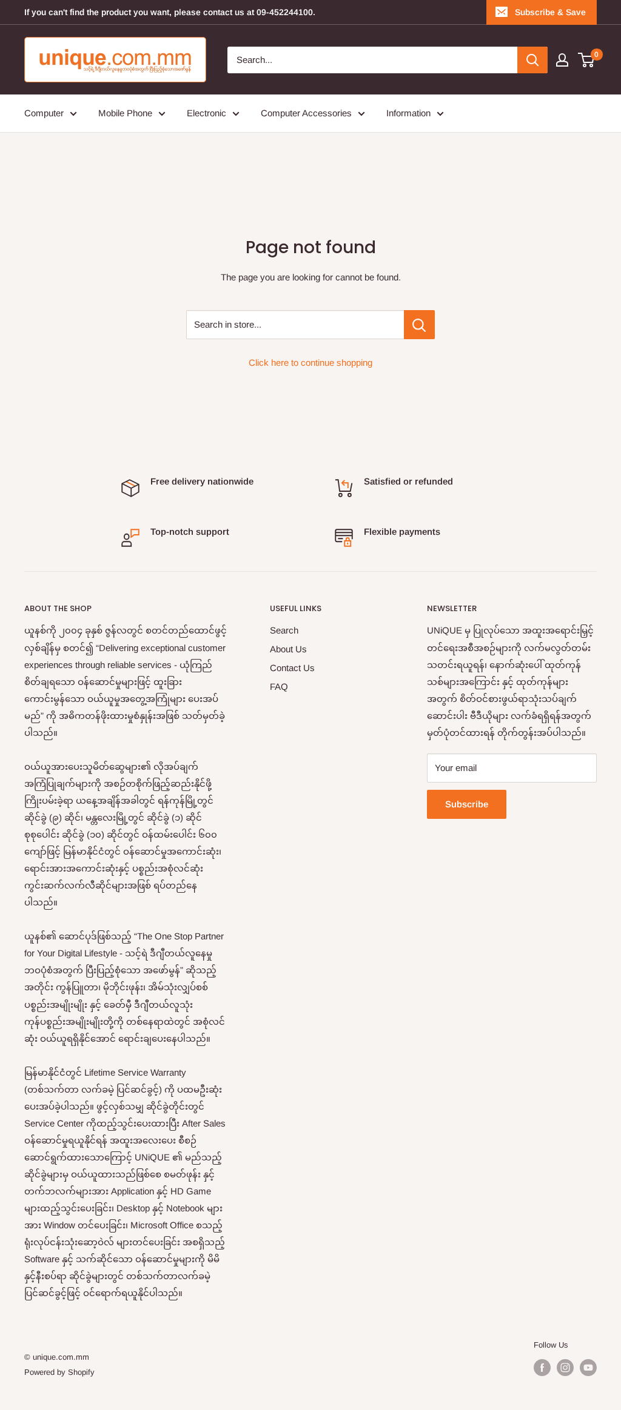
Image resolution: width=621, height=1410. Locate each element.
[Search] (532, 60)
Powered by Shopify (59, 1372)
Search (284, 630)
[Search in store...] (419, 324)
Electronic (206, 113)
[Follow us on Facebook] (542, 1367)
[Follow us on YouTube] (588, 1367)
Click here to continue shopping (310, 362)
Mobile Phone (125, 113)
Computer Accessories (306, 113)
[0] (586, 60)
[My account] (562, 60)
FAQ (279, 686)
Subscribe (466, 804)
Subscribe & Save (550, 12)
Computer (44, 113)
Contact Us (292, 668)
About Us (288, 649)
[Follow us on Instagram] (565, 1367)
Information (408, 113)
